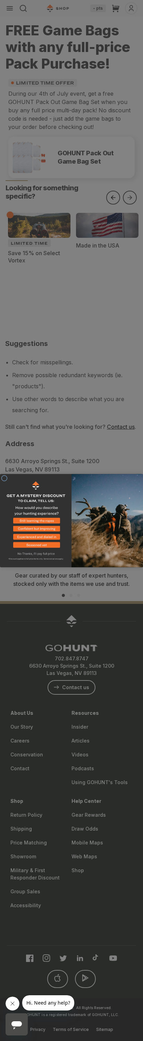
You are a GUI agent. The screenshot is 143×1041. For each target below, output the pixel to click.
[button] (36, 522)
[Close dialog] (4, 478)
